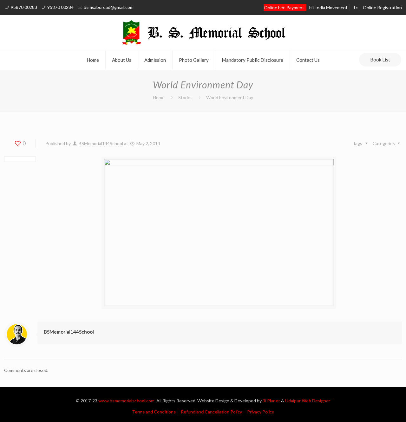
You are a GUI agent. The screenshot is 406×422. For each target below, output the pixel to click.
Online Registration (382, 7)
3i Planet (272, 400)
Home (159, 97)
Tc (355, 7)
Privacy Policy (260, 411)
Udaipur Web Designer (307, 400)
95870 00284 (60, 7)
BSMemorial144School (101, 143)
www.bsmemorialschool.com (126, 400)
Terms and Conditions (154, 411)
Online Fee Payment (284, 7)
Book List (380, 59)
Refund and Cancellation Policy (211, 411)
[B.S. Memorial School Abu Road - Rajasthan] (203, 32)
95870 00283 (24, 7)
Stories (185, 97)
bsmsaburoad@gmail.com (109, 7)
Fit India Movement (328, 7)
